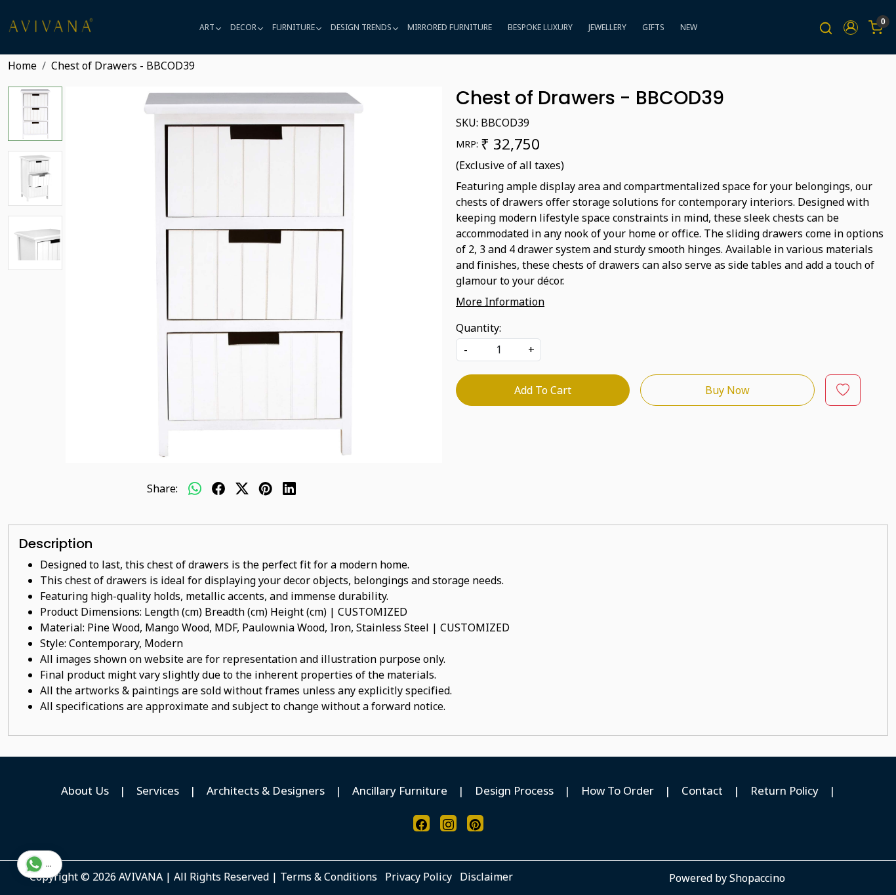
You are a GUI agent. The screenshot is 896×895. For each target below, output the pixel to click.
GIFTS (653, 27)
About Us (85, 790)
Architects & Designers (266, 790)
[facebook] (218, 488)
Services (157, 790)
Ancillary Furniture (399, 790)
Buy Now (727, 390)
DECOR (243, 27)
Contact (702, 790)
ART (206, 27)
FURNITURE (293, 27)
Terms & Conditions (328, 876)
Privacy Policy (418, 876)
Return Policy (784, 790)
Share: (162, 488)
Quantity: (478, 328)
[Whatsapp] (195, 488)
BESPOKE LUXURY (540, 27)
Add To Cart (542, 390)
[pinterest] (265, 488)
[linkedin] (289, 488)
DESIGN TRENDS (361, 27)
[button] (850, 27)
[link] (825, 27)
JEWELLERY (607, 27)
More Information (500, 301)
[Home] (50, 27)
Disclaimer (486, 876)
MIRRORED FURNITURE (449, 27)
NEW (688, 27)
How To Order (617, 790)
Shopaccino (757, 878)
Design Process (514, 790)
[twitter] (242, 488)
